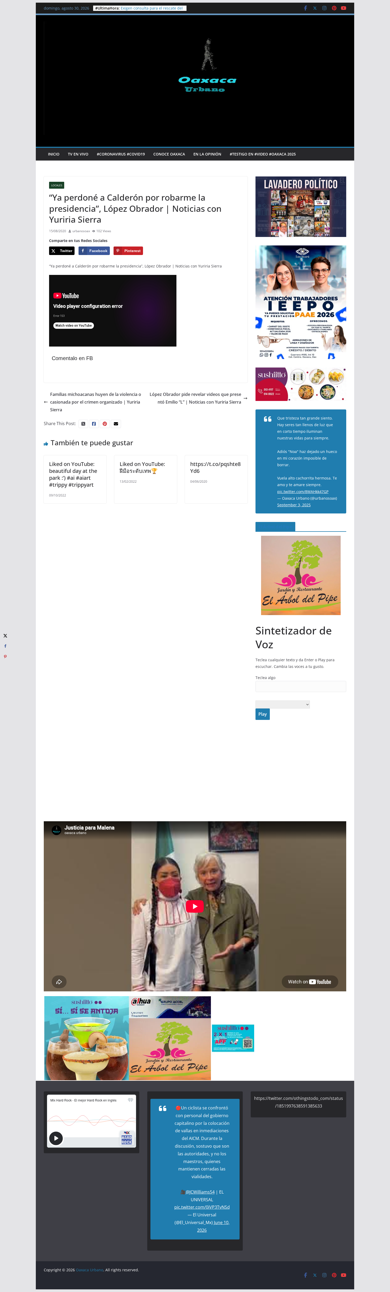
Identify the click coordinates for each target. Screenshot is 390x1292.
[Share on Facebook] (5, 646)
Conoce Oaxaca (169, 154)
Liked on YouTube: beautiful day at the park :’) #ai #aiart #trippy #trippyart (73, 474)
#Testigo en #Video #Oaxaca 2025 (263, 154)
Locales (56, 185)
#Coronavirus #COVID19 (121, 154)
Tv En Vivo (78, 154)
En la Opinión (207, 154)
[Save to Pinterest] (5, 656)
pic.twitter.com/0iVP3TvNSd (202, 1207)
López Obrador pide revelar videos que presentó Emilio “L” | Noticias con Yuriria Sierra (195, 398)
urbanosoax (81, 231)
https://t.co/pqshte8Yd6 (215, 467)
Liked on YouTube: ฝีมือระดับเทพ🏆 (142, 467)
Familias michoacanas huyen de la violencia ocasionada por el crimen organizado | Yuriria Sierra (95, 402)
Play (262, 714)
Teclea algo (265, 677)
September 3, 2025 (294, 504)
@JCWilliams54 (200, 1192)
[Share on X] (5, 635)
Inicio (53, 154)
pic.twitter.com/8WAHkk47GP (302, 491)
